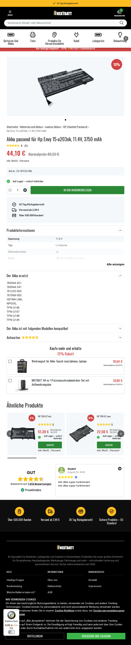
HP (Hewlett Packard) (75, 126)
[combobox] (65, 22)
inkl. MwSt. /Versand (18, 160)
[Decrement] (10, 190)
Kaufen (50, 445)
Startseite (12, 126)
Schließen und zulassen (96, 636)
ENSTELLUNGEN (35, 636)
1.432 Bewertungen (39, 484)
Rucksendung (14, 586)
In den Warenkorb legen (77, 190)
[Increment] (25, 190)
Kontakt (93, 580)
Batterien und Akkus (31, 126)
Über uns (52, 580)
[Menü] (17, 611)
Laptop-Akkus (53, 126)
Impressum (95, 586)
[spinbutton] (17, 190)
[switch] (11, 632)
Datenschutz (54, 586)
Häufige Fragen (15, 580)
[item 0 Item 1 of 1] (65, 86)
